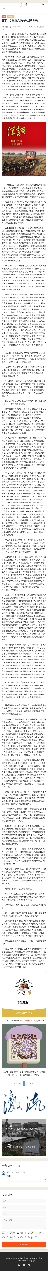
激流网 (41, 27)
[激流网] (24, 4)
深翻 (4, 17)
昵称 (5, 1201)
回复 (44, 1180)
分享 (33, 1083)
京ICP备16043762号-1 (34, 1258)
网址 (4, 1214)
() (17, 1083)
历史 (6, 27)
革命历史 (11, 17)
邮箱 (5, 1207)
